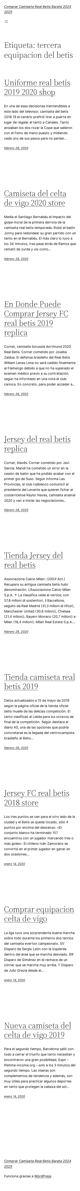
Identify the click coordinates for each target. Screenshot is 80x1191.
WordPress (42, 1176)
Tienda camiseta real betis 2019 (39, 681)
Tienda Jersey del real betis (33, 560)
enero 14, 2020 (14, 864)
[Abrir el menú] (6, 21)
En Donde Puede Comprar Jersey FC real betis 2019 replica (36, 318)
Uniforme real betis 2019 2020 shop (37, 87)
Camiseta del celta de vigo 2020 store (35, 198)
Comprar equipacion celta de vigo (39, 914)
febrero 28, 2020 (16, 148)
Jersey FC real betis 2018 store (36, 797)
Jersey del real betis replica (37, 443)
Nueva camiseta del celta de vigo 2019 (37, 1030)
